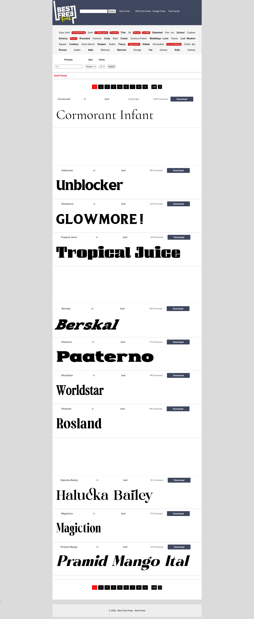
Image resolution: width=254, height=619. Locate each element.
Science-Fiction (139, 38)
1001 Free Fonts (143, 11)
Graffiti (146, 32)
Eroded (114, 32)
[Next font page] (160, 87)
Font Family (174, 11)
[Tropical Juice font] (122, 253)
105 (154, 87)
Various (191, 50)
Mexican (105, 50)
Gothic (112, 44)
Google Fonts (159, 11)
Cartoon (191, 32)
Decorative (158, 44)
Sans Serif (64, 32)
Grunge (137, 50)
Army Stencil (88, 44)
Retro (73, 38)
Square (62, 44)
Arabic (77, 50)
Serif (90, 32)
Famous (97, 38)
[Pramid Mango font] (122, 563)
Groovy (163, 50)
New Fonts (124, 11)
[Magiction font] (122, 530)
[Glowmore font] (122, 220)
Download (182, 99)
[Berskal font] (122, 325)
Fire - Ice (169, 32)
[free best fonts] (65, 12)
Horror (174, 38)
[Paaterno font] (122, 358)
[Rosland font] (122, 425)
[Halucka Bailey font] (122, 496)
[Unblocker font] (122, 187)
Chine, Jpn (189, 44)
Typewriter (134, 44)
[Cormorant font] (122, 115)
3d (129, 32)
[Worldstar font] (122, 392)
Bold (115, 38)
